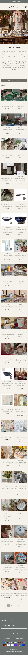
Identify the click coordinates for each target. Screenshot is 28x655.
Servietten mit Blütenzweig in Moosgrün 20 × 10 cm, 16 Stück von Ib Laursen (20, 180)
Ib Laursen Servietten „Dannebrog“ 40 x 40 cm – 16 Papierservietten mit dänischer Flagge (20, 595)
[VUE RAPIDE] (7, 110)
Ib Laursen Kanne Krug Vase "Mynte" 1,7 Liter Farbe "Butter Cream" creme (7, 488)
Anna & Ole (15, 649)
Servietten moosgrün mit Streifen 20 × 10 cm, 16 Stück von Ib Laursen (7, 180)
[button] (21, 7)
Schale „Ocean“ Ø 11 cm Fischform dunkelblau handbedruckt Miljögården (7, 231)
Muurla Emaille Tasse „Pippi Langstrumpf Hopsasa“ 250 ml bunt (7, 281)
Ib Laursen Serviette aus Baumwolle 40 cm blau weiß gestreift (21, 437)
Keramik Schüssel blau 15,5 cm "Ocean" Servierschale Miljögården (20, 231)
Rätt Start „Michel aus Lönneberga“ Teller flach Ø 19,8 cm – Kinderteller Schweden (20, 543)
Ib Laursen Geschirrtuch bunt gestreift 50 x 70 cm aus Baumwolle (20, 411)
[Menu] (2, 7)
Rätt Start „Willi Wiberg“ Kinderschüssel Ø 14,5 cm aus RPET (20, 569)
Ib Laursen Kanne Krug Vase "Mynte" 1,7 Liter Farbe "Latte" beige (7, 516)
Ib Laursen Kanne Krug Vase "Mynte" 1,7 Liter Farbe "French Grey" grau (20, 488)
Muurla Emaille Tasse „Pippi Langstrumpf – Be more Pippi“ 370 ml (7, 334)
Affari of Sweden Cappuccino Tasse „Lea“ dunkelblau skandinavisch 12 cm (7, 385)
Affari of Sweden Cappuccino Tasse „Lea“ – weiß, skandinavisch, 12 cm (20, 385)
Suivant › (19, 605)
